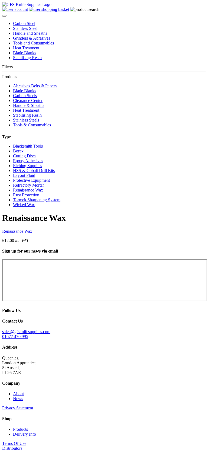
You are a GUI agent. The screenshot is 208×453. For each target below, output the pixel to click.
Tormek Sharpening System (36, 199)
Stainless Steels (26, 120)
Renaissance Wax (28, 190)
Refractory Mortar (28, 185)
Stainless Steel (25, 28)
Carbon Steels (25, 95)
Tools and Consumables (33, 43)
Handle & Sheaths (28, 105)
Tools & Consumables (32, 125)
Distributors (12, 448)
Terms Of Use (14, 443)
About (18, 393)
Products (20, 429)
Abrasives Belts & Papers (35, 86)
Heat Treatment (26, 48)
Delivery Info (24, 434)
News (18, 398)
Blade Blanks (24, 52)
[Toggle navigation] (4, 16)
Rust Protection (26, 195)
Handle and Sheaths (30, 33)
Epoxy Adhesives (28, 160)
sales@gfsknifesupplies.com (26, 331)
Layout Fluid (24, 175)
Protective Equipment (31, 180)
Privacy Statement (17, 408)
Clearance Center (28, 100)
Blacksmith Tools (28, 146)
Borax (18, 151)
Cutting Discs (24, 156)
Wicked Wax (24, 204)
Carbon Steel (24, 23)
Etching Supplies (27, 165)
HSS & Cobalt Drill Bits (34, 170)
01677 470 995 (15, 336)
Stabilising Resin (27, 57)
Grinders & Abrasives (31, 38)
